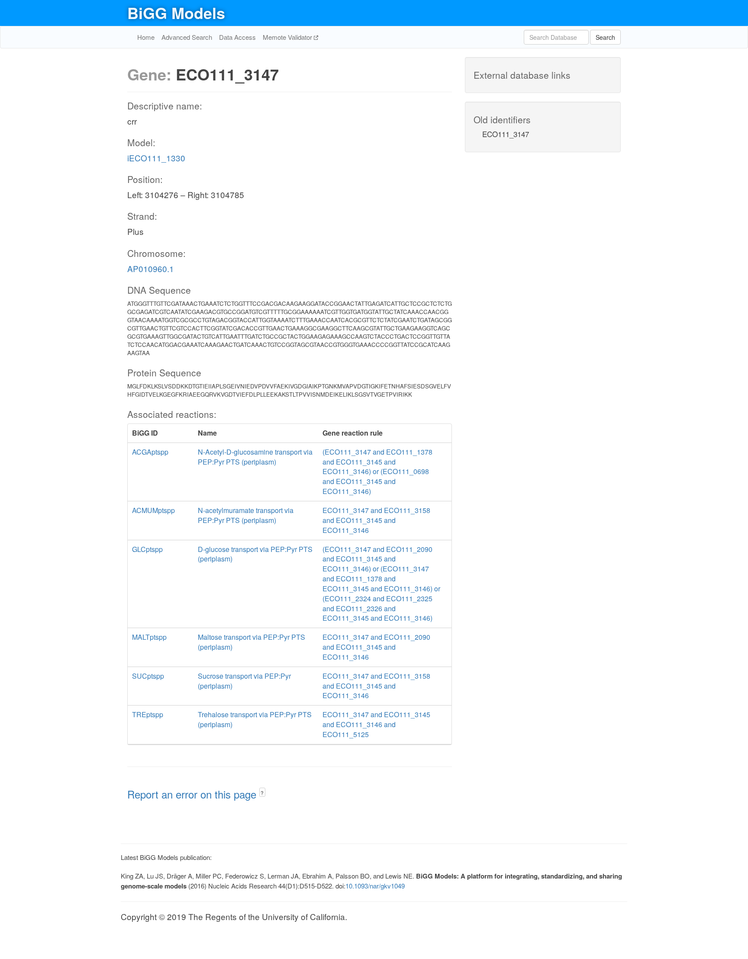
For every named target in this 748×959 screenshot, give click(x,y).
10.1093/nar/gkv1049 (375, 885)
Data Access (237, 37)
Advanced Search (186, 37)
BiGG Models (176, 12)
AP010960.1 (150, 268)
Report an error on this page (193, 794)
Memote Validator (288, 37)
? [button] (262, 792)
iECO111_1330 (156, 158)
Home (146, 37)
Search (605, 37)
